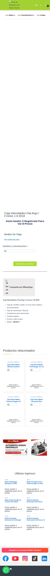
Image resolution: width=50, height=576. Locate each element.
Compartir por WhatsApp (21, 287)
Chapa (42, 15)
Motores (12, 15)
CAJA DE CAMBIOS (13, 362)
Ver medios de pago (11, 239)
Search (36, 5)
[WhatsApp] (6, 570)
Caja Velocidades (27, 15)
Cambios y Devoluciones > (15, 246)
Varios (6, 479)
